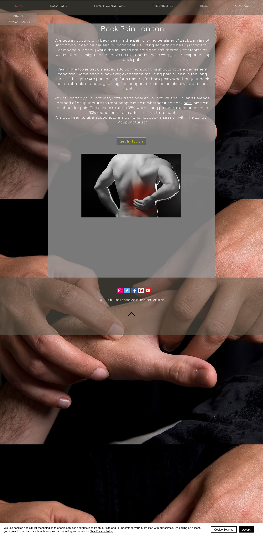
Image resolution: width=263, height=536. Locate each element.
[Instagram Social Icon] (120, 290)
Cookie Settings (223, 529)
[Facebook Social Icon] (134, 290)
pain (187, 103)
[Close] (258, 529)
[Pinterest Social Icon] (141, 290)
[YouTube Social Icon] (148, 290)
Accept (246, 529)
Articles (158, 299)
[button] (58, 5)
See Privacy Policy (101, 531)
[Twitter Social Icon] (127, 290)
